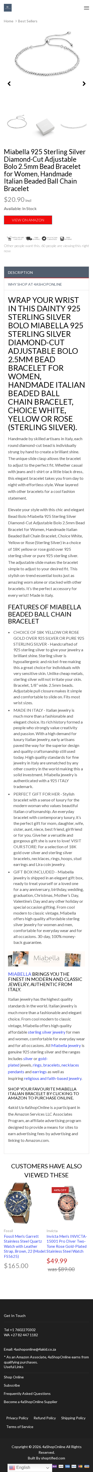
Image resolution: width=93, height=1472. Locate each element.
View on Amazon (28, 220)
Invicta (52, 1231)
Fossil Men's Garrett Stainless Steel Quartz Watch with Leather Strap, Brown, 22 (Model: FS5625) (25, 1246)
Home (8, 21)
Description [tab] (20, 272)
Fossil (8, 1231)
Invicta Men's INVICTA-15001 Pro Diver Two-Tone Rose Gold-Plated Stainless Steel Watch (67, 1244)
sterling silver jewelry (46, 1032)
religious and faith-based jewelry (52, 1078)
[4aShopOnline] (8, 7)
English (22, 1467)
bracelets (51, 1064)
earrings (39, 1071)
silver (28, 1058)
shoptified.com (53, 1458)
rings (37, 1064)
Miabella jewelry (66, 1045)
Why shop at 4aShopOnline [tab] (35, 284)
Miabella (19, 974)
